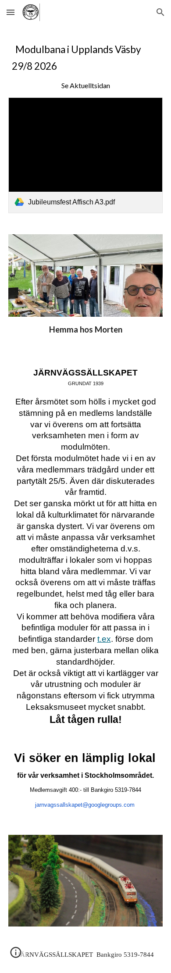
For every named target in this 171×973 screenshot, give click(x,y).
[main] (85, 66)
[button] (10, 12)
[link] (85, 155)
